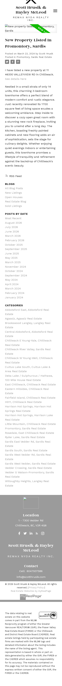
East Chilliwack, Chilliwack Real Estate (30, 384)
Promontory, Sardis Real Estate (34, 57)
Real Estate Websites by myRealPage (31, 591)
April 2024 (12, 284)
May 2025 (11, 257)
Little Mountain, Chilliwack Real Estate (30, 424)
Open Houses (14, 197)
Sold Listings (13, 206)
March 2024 (13, 288)
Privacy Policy (36, 587)
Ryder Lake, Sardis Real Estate (25, 437)
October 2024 (14, 271)
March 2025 (13, 262)
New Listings (13, 192)
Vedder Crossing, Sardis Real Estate (28, 468)
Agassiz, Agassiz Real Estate (23, 318)
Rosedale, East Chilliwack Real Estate (29, 433)
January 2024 (14, 297)
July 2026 (11, 227)
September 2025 (16, 249)
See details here (15, 79)
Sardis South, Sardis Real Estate (26, 450)
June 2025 (12, 253)
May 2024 (11, 279)
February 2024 (14, 293)
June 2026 (12, 231)
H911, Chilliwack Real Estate (23, 402)
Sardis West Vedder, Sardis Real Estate (30, 463)
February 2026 (14, 240)
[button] (19, 533)
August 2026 (13, 222)
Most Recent (13, 218)
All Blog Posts (14, 188)
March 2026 (13, 235)
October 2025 (14, 244)
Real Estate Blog (15, 201)
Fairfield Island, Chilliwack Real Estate (30, 397)
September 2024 (16, 275)
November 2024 (15, 266)
